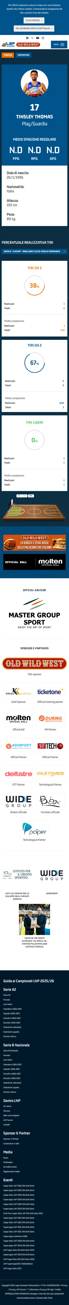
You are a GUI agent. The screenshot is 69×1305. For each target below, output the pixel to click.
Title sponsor (34, 674)
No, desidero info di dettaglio (33, 28)
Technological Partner (50, 784)
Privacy (64, 1285)
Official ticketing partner (50, 701)
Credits (58, 1289)
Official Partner (19, 757)
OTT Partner (18, 784)
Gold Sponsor (18, 701)
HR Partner (50, 729)
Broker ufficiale (18, 812)
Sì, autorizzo (33, 20)
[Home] (21, 44)
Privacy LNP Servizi (17, 1289)
